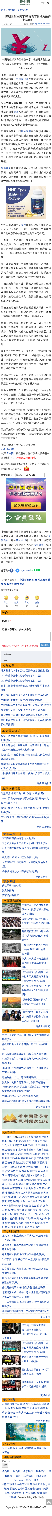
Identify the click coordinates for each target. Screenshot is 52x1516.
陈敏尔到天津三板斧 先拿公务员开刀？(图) (23, 710)
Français (22, 1497)
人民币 (46, 1180)
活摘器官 (17, 1145)
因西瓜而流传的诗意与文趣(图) (18, 838)
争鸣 (9, 1448)
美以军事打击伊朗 (11, 885)
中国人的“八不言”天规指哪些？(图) (20, 1096)
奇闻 (13, 1227)
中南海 (29, 1166)
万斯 (28, 1162)
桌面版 (5, 1471)
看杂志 (43, 1484)
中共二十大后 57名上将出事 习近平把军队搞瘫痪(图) (35, 963)
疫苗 (15, 1149)
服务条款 (41, 1471)
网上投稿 (41, 1475)
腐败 (23, 1171)
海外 (16, 1214)
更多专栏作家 (43, 1421)
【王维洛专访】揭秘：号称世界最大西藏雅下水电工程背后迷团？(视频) (35, 976)
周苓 (18, 1408)
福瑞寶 (21, 1488)
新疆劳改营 (15, 1205)
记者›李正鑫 (7, 449)
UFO (12, 1158)
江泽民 (13, 1166)
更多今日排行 (43, 1106)
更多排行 (45, 1317)
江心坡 (41, 1201)
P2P (23, 1192)
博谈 (20, 1448)
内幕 (35, 1166)
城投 (23, 224)
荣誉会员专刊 (12, 834)
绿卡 (4, 1214)
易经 (21, 1223)
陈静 (23, 1408)
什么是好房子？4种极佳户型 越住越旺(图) (24, 1287)
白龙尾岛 (33, 1201)
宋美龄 (22, 1218)
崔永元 (21, 1166)
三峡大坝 (33, 1145)
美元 (26, 1180)
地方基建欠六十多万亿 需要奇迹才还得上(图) (25, 670)
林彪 (36, 1218)
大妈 (39, 1188)
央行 (9, 1180)
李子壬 (38, 1412)
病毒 (4, 1141)
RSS (36, 1480)
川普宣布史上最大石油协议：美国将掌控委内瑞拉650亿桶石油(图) (35, 1016)
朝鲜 (37, 1175)
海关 (24, 1210)
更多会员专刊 (43, 877)
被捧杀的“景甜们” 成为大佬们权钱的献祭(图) (26, 1101)
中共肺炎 (7, 1136)
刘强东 (32, 1188)
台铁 (25, 1145)
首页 (3, 10)
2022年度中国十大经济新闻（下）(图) (21, 675)
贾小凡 (29, 1404)
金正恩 (32, 1158)
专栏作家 (9, 1399)
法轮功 (25, 1197)
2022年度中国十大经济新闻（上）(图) (21, 680)
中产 (45, 1184)
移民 (7, 1210)
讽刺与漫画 (30, 1448)
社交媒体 (25, 1175)
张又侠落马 (8, 890)
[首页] (24, 4)
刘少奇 (43, 1218)
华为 (18, 1171)
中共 (17, 1158)
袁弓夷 (5, 1154)
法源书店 (35, 1484)
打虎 (34, 1171)
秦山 (7, 1412)
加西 (45, 1493)
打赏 (35, 24)
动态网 (39, 1488)
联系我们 (28, 1475)
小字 (48, 24)
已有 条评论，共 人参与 (16, 629)
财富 (39, 1184)
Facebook (18, 1480)
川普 (30, 1136)
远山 (7, 1408)
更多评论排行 (44, 783)
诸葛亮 (14, 1223)
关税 (15, 1162)
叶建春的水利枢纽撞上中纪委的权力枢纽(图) (25, 1311)
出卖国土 (7, 1145)
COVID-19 (12, 1141)
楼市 (28, 1184)
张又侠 (38, 1141)
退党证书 (30, 1488)
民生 (10, 1214)
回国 (41, 1210)
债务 (16, 111)
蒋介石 (14, 1218)
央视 (42, 1205)
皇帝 (7, 1223)
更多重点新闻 (43, 1026)
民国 (36, 1214)
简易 (22, 1404)
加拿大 (43, 1175)
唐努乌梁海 (13, 1201)
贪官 (7, 1171)
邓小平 (29, 1218)
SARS (5, 1205)
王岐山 (40, 1158)
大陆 (17, 1192)
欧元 (4, 1184)
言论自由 (26, 1205)
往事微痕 (28, 1149)
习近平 (30, 1141)
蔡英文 (19, 1188)
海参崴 (5, 1188)
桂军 (41, 1214)
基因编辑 (35, 1192)
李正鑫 (5, 1452)
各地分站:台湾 (12, 1493)
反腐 (29, 1171)
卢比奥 (45, 1136)
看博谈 (11, 10)
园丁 (37, 1408)
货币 (39, 1180)
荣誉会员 (21, 540)
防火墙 (44, 1192)
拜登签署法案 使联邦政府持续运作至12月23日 (25, 715)
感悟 (42, 1223)
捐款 (17, 1475)
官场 (40, 1171)
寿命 (27, 1227)
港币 (15, 1184)
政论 (15, 1448)
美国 (34, 1162)
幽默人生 (29, 1223)
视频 (6, 1321)
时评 (4, 1448)
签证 (35, 1210)
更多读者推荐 (44, 827)
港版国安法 (16, 1154)
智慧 (37, 1223)
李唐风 (30, 1408)
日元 (9, 1184)
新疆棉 (41, 1145)
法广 (17, 1175)
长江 (9, 1149)
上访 (19, 1197)
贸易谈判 (42, 1162)
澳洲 (30, 1214)
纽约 (22, 1493)
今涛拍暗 (14, 1404)
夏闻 (13, 1408)
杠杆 (20, 1180)
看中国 (10, 453)
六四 (45, 1141)
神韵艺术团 (23, 1484)
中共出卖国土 (41, 1149)
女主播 (35, 1205)
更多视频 (45, 1395)
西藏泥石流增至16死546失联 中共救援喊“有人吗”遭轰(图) (35, 935)
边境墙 (22, 1162)
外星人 (20, 1227)
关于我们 (28, 1471)
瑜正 (26, 1412)
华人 (13, 1210)
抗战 (47, 1214)
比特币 (33, 1180)
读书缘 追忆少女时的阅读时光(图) (20, 871)
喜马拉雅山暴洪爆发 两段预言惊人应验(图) (24, 1053)
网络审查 (34, 1197)
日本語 (41, 1497)
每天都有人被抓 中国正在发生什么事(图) (23, 1254)
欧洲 (39, 1493)
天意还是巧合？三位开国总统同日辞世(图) (24, 843)
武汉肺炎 (22, 1136)
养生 (37, 1227)
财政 (34, 1184)
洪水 (20, 1149)
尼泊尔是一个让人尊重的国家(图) (19, 1077)
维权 (4, 1197)
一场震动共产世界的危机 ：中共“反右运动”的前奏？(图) (35, 949)
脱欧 (4, 1180)
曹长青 (8, 1417)
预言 (8, 1227)
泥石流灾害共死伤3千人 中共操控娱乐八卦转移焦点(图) (36, 990)
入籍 (46, 1210)
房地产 (22, 1184)
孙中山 (5, 1218)
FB (32, 1175)
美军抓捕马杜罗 (10, 895)
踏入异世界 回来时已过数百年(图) (20, 857)
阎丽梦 (24, 1158)
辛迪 (15, 1417)
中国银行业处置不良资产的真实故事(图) (22, 700)
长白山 (23, 1201)
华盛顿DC (31, 1493)
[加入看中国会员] (26, 510)
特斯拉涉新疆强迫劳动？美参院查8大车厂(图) (25, 695)
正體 (43, 3)
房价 (44, 1188)
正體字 (12, 1497)
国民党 (36, 1154)
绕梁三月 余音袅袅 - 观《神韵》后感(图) (22, 793)
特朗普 (37, 1136)
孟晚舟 (8, 1162)
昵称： (6, 621)
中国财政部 (22, 79)
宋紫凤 (5, 1404)
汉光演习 (27, 1154)
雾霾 (27, 1192)
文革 (32, 1227)
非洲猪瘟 (10, 1192)
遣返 (30, 1210)
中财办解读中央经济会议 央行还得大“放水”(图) (26, 705)
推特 (28, 1480)
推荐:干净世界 (9, 1484)
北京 (25, 1188)
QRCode (25, 570)
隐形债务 (6, 168)
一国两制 (10, 1175)
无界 (45, 1488)
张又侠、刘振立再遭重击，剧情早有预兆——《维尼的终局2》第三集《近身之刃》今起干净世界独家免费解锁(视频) (26, 1086)
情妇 (13, 1171)
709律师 (11, 1197)
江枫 (31, 1412)
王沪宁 (5, 1166)
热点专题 (9, 881)
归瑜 (43, 1404)
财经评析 (23, 10)
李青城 (19, 1412)
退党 (43, 1154)
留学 (19, 1210)
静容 (13, 1412)
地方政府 (26, 131)
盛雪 (42, 1408)
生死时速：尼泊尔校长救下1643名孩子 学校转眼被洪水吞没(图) (35, 909)
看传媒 (13, 1488)
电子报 (16, 1471)
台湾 (12, 1188)
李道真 (37, 1404)
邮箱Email (6, 1461)
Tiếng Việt (32, 1497)
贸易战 (22, 1141)
